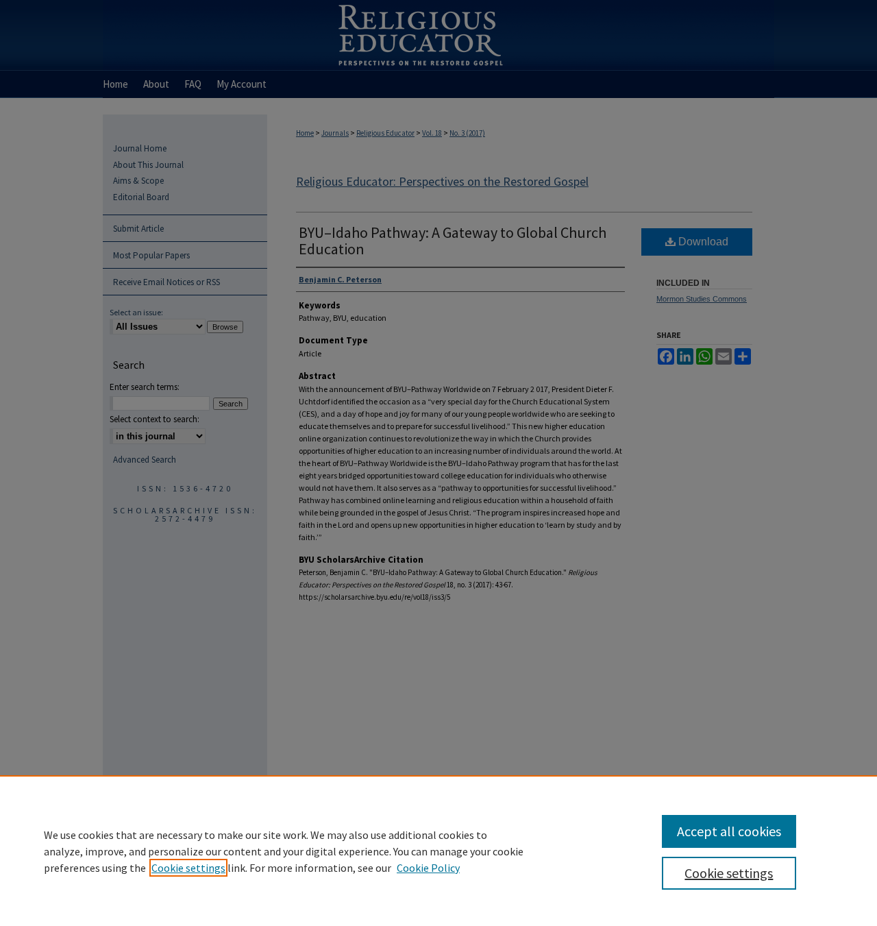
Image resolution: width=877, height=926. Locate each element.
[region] (438, 850)
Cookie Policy (428, 868)
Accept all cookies (729, 831)
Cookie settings (188, 868)
